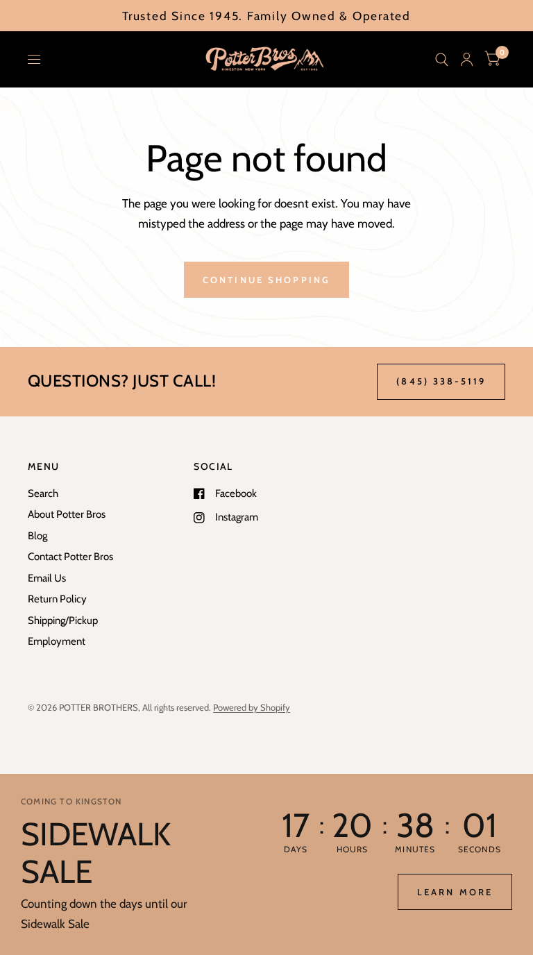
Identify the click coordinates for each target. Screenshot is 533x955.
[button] (455, 892)
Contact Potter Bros (70, 556)
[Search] (441, 59)
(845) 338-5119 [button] (441, 381)
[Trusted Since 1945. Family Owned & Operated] (266, 16)
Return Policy (57, 599)
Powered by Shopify (251, 707)
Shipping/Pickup (63, 620)
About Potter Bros (66, 514)
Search (43, 493)
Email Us (47, 578)
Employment (56, 641)
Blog (37, 536)
